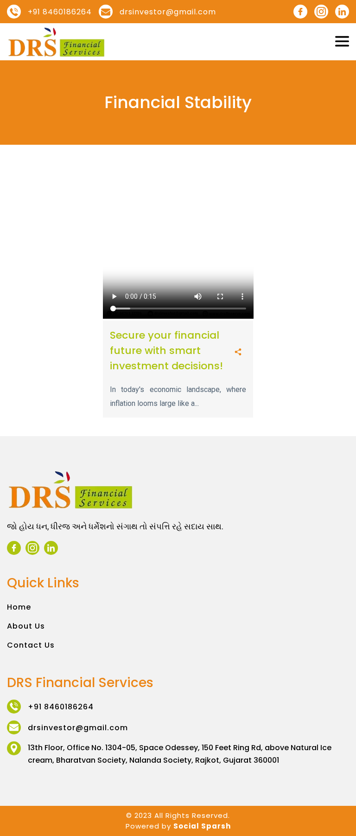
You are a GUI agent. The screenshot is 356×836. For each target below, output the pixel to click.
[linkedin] (342, 12)
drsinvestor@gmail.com (168, 11)
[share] (238, 353)
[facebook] (300, 12)
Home (19, 607)
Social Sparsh (202, 826)
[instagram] (321, 12)
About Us (26, 626)
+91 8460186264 (60, 11)
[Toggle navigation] (342, 41)
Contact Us (31, 645)
